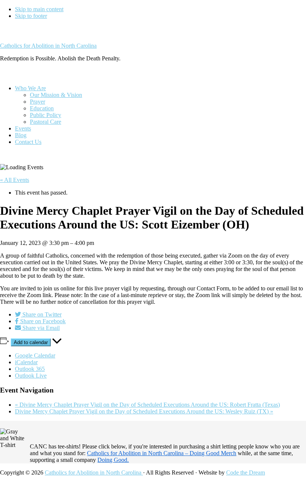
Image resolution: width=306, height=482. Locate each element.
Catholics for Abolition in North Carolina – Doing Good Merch (161, 453)
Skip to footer (31, 16)
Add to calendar (31, 342)
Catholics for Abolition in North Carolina (48, 45)
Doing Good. (113, 460)
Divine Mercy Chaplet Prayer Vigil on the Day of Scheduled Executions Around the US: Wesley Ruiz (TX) (144, 411)
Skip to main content (39, 9)
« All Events (14, 180)
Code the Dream (245, 472)
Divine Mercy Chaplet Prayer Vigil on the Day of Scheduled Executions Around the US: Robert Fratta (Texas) (147, 404)
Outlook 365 (30, 369)
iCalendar (26, 362)
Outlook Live (31, 375)
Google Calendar (35, 355)
